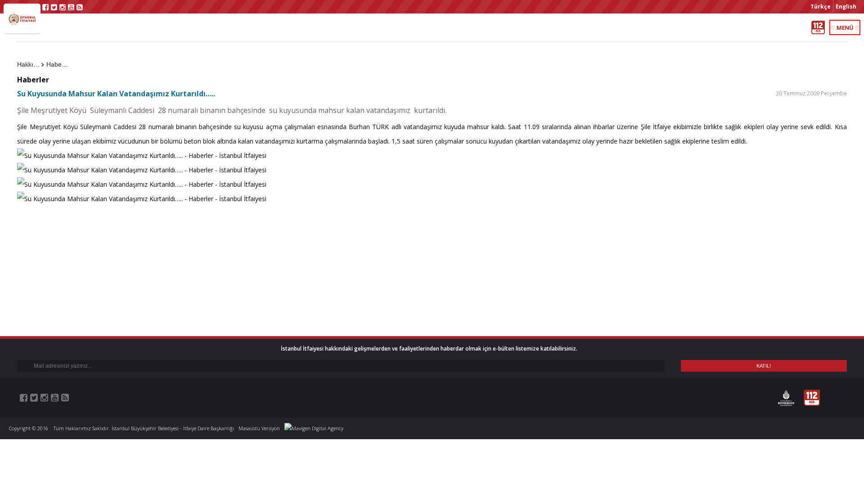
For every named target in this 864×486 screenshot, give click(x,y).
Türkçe (820, 6)
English (846, 6)
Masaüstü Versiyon (259, 428)
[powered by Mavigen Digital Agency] (313, 428)
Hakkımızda (30, 64)
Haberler (58, 64)
